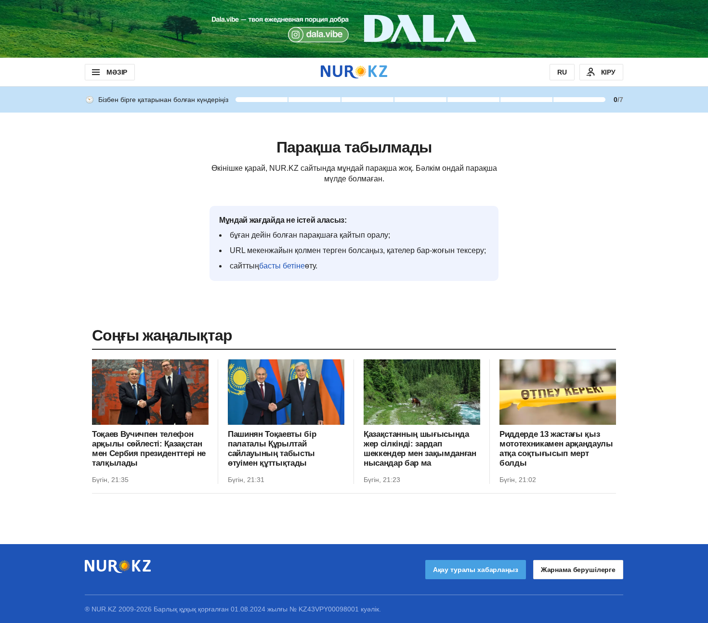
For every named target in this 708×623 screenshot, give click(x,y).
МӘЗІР (116, 72)
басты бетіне (282, 266)
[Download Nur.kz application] (354, 29)
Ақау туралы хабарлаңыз (475, 569)
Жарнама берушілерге (578, 569)
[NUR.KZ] (354, 72)
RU (562, 72)
